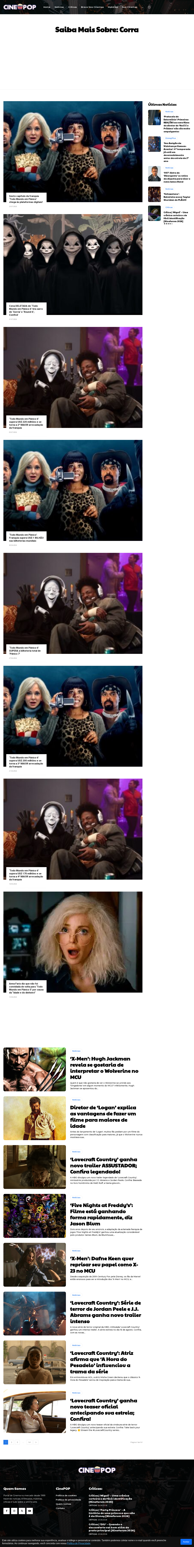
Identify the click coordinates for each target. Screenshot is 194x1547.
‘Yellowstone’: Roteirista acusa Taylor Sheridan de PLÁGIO (177, 196)
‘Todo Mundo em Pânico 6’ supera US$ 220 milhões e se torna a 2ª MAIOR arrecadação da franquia (26, 423)
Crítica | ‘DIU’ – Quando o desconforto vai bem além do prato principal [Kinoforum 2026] (112, 1527)
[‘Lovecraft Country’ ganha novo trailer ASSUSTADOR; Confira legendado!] (34, 1167)
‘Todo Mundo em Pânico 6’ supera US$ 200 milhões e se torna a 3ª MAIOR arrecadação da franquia (26, 762)
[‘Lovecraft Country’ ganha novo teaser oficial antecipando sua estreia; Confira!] (34, 1411)
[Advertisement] (97, 58)
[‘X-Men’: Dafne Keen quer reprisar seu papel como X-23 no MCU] (34, 1265)
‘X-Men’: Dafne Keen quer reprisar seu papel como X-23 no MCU (104, 1264)
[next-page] (36, 1442)
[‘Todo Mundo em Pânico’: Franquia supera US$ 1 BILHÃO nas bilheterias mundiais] (72, 490)
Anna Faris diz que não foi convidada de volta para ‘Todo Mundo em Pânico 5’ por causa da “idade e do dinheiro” (26, 988)
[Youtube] (30, 1511)
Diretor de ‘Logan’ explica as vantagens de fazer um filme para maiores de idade (103, 1116)
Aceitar (186, 1542)
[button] (149, 7)
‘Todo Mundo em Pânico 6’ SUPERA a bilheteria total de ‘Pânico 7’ (25, 650)
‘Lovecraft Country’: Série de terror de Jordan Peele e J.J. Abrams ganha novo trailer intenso (105, 1311)
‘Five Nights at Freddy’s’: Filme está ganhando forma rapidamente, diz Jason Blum (101, 1214)
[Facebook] (6, 1511)
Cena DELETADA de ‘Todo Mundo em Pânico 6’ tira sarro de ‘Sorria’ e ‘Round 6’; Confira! (26, 310)
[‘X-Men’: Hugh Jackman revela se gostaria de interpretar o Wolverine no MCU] (34, 1069)
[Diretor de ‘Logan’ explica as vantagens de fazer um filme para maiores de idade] (34, 1118)
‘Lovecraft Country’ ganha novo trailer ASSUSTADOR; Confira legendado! (103, 1165)
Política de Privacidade (78, 1543)
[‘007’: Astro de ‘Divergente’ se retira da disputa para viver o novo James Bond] (154, 173)
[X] (22, 1511)
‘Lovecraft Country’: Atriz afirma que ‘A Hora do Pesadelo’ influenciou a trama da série (101, 1362)
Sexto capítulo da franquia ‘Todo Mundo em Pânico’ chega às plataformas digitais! (26, 199)
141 (29, 1442)
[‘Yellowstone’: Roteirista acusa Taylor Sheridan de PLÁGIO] (154, 194)
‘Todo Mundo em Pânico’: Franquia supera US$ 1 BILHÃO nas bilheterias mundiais (26, 537)
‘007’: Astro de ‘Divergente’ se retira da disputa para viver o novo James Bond (177, 177)
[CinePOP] (20, 7)
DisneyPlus (170, 138)
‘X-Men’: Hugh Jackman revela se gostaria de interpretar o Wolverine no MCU (104, 1067)
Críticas (169, 207)
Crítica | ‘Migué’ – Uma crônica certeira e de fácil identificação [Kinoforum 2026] (176, 217)
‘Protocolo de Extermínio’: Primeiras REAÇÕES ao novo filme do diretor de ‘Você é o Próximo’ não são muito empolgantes (177, 124)
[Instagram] (14, 1511)
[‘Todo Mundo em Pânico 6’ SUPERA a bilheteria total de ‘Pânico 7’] (72, 603)
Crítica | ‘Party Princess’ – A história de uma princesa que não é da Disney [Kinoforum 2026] (112, 1513)
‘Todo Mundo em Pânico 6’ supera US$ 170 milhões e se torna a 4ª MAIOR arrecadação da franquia (26, 875)
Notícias (76, 1051)
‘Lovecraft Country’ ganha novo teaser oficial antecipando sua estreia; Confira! (103, 1409)
